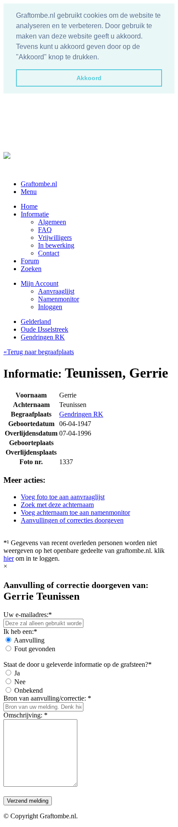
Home (29, 206)
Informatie (35, 214)
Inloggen (50, 306)
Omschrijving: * (25, 715)
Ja (17, 673)
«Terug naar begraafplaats (38, 351)
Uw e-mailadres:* (27, 614)
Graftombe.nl (39, 183)
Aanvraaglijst (56, 291)
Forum (30, 261)
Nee (19, 681)
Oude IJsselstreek (44, 329)
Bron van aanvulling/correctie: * (47, 698)
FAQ (45, 229)
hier (8, 558)
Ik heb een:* (20, 631)
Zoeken (31, 268)
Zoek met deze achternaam (57, 504)
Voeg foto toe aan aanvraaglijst (63, 497)
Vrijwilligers (55, 237)
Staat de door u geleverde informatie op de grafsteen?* (77, 664)
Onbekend (28, 690)
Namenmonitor (58, 299)
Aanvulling (29, 640)
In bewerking (56, 245)
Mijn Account (39, 283)
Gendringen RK (43, 337)
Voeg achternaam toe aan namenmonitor (75, 512)
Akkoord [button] (89, 77)
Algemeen (52, 222)
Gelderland (36, 321)
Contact (48, 253)
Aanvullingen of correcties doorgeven (72, 520)
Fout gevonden (34, 649)
